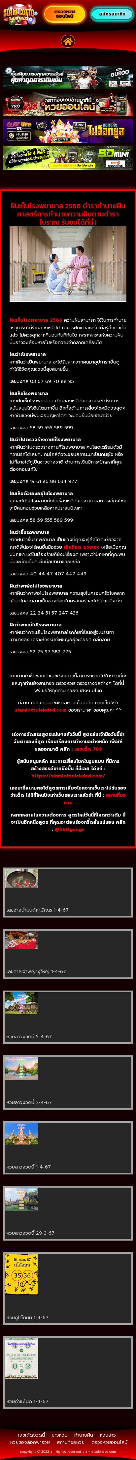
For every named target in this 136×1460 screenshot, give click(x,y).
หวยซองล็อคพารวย (30, 1442)
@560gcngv (70, 829)
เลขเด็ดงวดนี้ (31, 1435)
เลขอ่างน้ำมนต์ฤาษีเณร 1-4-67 (38, 910)
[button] (68, 41)
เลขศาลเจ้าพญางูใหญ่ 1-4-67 (36, 971)
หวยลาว (108, 1435)
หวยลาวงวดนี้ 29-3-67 (30, 1233)
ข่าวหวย (59, 1435)
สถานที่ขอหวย (71, 1442)
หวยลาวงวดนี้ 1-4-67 (29, 1167)
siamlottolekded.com (99, 1451)
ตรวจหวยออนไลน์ (109, 1442)
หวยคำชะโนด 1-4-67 (28, 1401)
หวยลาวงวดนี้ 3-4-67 (29, 1102)
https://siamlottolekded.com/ (68, 775)
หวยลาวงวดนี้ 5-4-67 (29, 1036)
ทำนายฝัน (83, 1435)
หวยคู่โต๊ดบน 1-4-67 (28, 1317)
